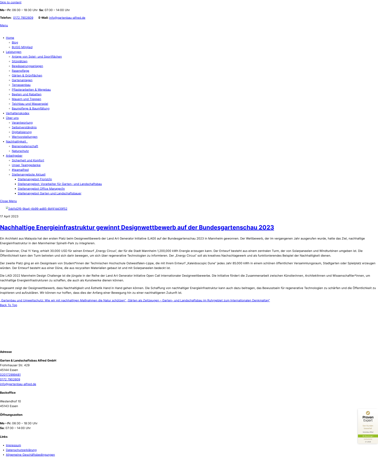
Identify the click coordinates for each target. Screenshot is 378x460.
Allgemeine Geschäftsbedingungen (30, 454)
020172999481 (10, 374)
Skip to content (10, 2)
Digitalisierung (22, 132)
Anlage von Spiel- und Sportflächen (37, 56)
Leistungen (13, 52)
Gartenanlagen (22, 80)
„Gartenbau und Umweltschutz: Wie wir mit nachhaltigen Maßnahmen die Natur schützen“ (63, 300)
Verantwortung (22, 122)
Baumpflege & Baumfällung (30, 108)
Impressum (13, 445)
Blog (15, 42)
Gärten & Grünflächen (27, 75)
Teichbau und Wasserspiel (30, 104)
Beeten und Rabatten (26, 94)
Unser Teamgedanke (26, 165)
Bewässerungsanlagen (27, 66)
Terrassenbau (21, 85)
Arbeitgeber (14, 155)
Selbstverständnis (24, 127)
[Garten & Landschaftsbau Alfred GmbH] (18, 343)
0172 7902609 (23, 17)
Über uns (12, 118)
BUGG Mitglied (22, 47)
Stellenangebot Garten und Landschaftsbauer (49, 193)
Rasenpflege (20, 71)
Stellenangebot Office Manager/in (41, 188)
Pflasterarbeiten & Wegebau (31, 89)
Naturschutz (20, 151)
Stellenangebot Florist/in (35, 179)
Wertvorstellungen (25, 137)
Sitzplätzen (19, 61)
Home (10, 38)
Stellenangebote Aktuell (28, 174)
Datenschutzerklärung (21, 450)
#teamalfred (20, 170)
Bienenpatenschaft (25, 146)
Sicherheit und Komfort (28, 160)
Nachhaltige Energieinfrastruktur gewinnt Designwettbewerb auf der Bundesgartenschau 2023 (137, 227)
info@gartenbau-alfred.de (67, 17)
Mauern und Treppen (26, 99)
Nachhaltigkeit (17, 141)
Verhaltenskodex (17, 113)
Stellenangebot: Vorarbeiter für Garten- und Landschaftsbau (60, 184)
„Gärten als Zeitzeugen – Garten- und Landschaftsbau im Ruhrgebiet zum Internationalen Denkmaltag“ (198, 300)
